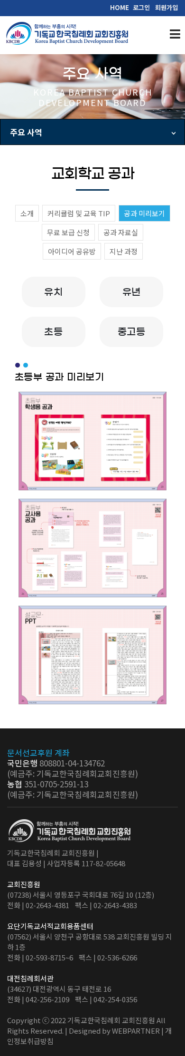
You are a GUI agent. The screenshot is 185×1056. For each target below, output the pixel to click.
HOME (119, 7)
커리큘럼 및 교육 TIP (78, 213)
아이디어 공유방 (72, 251)
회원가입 (166, 7)
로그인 (141, 7)
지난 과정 (124, 251)
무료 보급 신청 (68, 232)
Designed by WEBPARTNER (114, 1031)
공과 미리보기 (144, 213)
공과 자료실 (120, 232)
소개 (27, 213)
